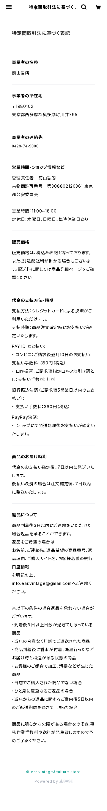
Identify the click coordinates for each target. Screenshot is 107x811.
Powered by (46, 781)
